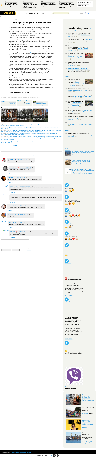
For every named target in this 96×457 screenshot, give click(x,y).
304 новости (11, 103)
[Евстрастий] (3, 208)
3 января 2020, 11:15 (22, 159)
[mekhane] (6, 230)
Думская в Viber (69, 386)
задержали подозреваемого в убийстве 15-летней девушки (76, 84)
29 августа (67, 76)
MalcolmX (13, 196)
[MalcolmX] (6, 196)
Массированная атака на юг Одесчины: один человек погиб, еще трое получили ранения (11, 4)
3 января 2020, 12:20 (25, 186)
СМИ (43, 13)
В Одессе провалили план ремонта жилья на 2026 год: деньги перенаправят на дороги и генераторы (48, 4)
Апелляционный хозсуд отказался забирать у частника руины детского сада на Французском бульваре (35, 136)
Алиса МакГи (13, 186)
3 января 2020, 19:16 (22, 196)
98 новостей (38, 105)
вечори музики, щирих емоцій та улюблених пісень (80, 40)
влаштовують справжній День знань (77, 90)
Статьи (24, 13)
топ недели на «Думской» (79, 29)
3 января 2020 (11, 19)
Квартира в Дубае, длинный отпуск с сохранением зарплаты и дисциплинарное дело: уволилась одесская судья (30, 4)
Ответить (10, 164)
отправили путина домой (88, 412)
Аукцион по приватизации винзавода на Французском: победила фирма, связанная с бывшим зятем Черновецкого (30, 141)
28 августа (67, 130)
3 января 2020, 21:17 (23, 231)
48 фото (42, 105)
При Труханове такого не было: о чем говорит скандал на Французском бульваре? (9, 119)
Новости (32, 13)
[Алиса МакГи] (4, 186)
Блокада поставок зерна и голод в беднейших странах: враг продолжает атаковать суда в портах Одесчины (66, 4)
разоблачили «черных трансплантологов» (78, 118)
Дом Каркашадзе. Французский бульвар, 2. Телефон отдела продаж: (84, 4)
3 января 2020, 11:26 (20, 177)
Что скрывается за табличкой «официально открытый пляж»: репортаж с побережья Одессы (83, 152)
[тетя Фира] (3, 180)
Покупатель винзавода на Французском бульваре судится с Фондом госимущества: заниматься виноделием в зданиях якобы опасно (40, 118)
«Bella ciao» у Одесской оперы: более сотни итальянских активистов (79, 34)
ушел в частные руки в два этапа (30, 52)
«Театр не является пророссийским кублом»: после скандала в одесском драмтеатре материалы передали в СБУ (82, 161)
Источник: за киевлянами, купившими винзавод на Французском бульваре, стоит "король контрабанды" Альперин (29, 138)
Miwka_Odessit (13, 167)
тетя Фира (10, 177)
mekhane (12, 231)
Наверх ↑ (15, 145)
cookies (50, 455)
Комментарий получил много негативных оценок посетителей (17, 156)
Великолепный (12, 214)
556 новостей (26, 103)
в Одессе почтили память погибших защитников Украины (75, 104)
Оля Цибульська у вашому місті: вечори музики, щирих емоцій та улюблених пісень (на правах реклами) (88, 423)
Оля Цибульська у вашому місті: (76, 39)
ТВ (38, 13)
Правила (23, 250)
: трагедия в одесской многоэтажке (79, 70)
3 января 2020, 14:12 (20, 206)
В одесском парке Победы (75, 110)
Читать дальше (68, 295)
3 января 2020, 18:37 (22, 214)
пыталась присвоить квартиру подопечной (80, 135)
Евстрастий (11, 206)
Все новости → (68, 140)
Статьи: (67, 148)
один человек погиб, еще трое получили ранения (79, 123)
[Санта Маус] (3, 162)
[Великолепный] (3, 217)
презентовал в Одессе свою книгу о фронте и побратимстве (76, 57)
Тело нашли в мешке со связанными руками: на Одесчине (74, 81)
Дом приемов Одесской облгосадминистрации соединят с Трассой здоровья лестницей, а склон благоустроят (30, 127)
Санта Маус (11, 159)
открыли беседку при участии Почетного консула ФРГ (80, 111)
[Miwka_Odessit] (5, 170)
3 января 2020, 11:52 (25, 167)
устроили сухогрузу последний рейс (87, 442)
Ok (54, 455)
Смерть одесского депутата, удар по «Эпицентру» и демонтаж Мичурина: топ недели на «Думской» (88, 398)
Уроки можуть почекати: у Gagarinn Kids (78, 88)
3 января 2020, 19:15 (20, 223)
